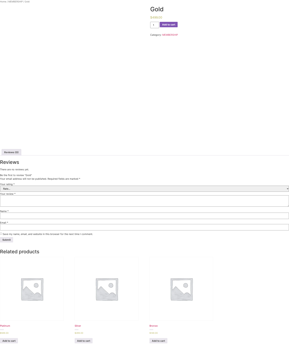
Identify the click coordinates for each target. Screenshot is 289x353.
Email (4, 222)
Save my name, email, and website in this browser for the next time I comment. (48, 234)
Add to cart (168, 24)
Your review (8, 194)
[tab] (11, 152)
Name (4, 211)
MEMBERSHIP (15, 1)
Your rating (7, 184)
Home (3, 1)
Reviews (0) (11, 152)
